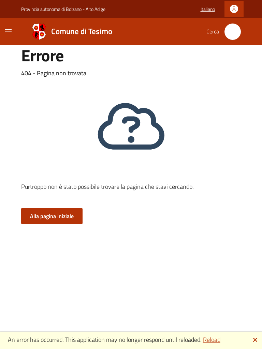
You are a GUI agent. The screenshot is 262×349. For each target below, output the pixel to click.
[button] (207, 9)
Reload (211, 339)
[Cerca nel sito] (232, 32)
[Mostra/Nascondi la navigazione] (8, 32)
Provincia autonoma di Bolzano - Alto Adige (63, 9)
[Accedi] (234, 9)
